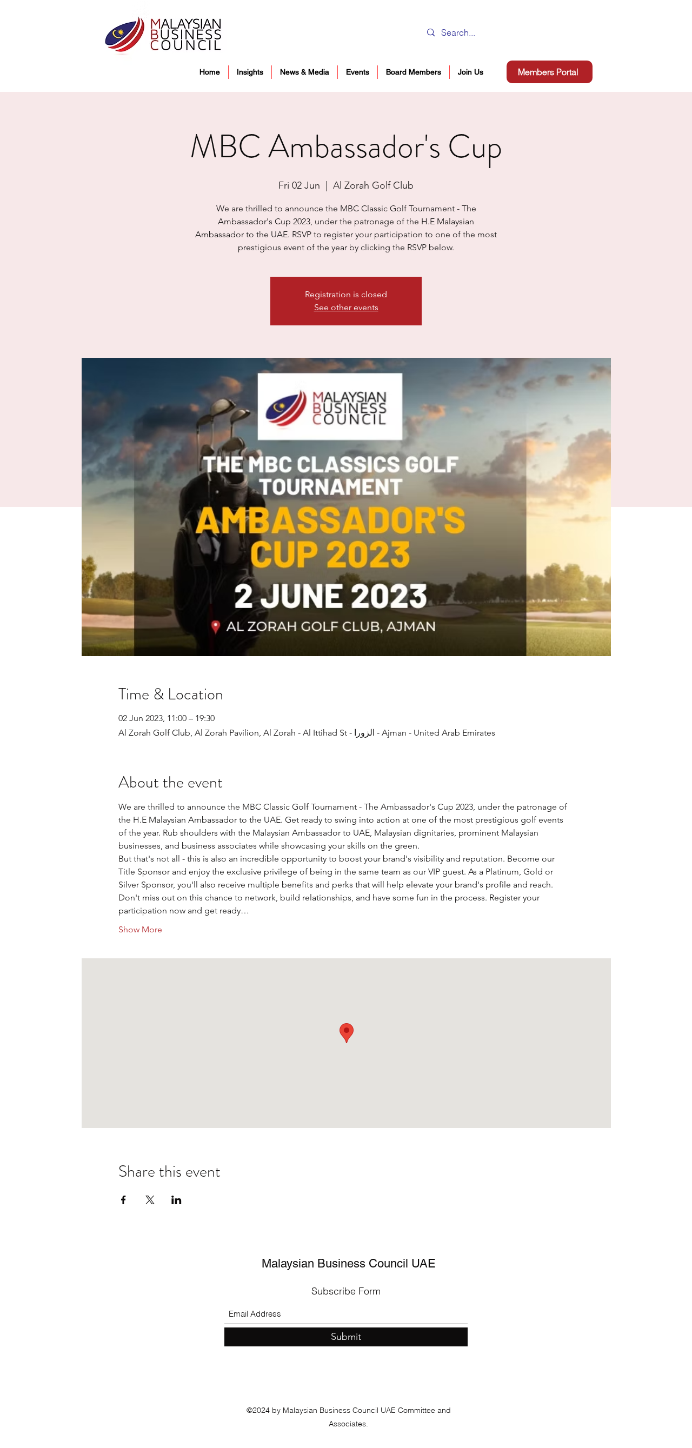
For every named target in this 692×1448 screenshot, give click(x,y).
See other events (346, 307)
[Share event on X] (150, 1200)
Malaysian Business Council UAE (349, 1263)
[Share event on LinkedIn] (176, 1200)
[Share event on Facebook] (123, 1200)
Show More (140, 929)
